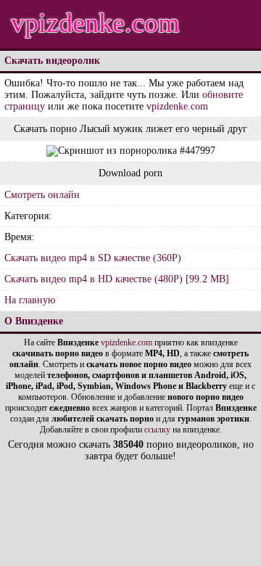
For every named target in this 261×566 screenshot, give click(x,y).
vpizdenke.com (95, 22)
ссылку (157, 429)
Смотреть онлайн (42, 194)
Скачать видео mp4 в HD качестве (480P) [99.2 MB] (116, 279)
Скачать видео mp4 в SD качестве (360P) (92, 258)
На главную (29, 300)
